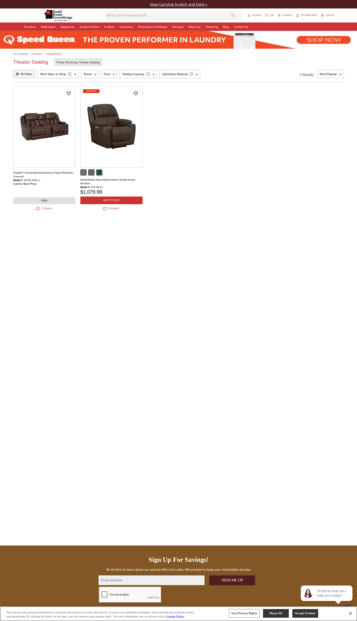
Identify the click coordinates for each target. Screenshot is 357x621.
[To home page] (58, 15)
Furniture (30, 26)
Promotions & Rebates (152, 26)
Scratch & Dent (89, 26)
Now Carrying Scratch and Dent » (178, 4)
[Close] (350, 613)
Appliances (67, 26)
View (44, 200)
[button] (248, 15)
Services (177, 26)
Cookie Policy (175, 616)
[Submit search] (233, 15)
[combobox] (58, 74)
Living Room (53, 53)
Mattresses (48, 26)
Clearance (126, 26)
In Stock (109, 26)
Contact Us (241, 26)
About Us (194, 26)
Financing (211, 26)
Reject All (276, 613)
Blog (226, 26)
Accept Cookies (305, 613)
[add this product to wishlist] (69, 93)
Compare (47, 208)
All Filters (26, 74)
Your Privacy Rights (244, 613)
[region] (178, 613)
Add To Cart (111, 200)
